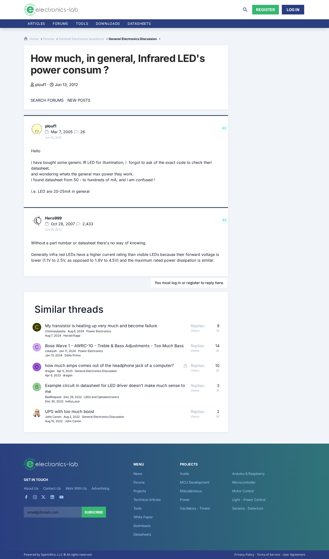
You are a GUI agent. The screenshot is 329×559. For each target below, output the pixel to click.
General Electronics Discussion (96, 371)
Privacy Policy (244, 554)
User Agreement (294, 554)
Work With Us (76, 488)
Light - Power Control (248, 500)
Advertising (100, 488)
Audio (184, 474)
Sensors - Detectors (247, 508)
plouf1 (40, 84)
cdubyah (51, 351)
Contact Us (51, 488)
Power (185, 500)
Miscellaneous (191, 491)
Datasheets (139, 23)
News (137, 474)
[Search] (245, 9)
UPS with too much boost (69, 411)
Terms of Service (268, 554)
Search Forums (47, 100)
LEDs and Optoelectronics (101, 397)
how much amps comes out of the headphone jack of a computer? (109, 365)
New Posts (78, 100)
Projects (139, 491)
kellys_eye (73, 401)
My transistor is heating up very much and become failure (101, 325)
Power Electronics (98, 331)
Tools (82, 23)
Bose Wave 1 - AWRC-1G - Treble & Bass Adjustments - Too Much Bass (114, 345)
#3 (224, 220)
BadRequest (53, 397)
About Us (31, 488)
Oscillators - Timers (195, 508)
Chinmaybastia (55, 331)
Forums (60, 23)
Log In (293, 9)
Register (265, 9)
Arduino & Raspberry (248, 474)
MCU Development (195, 482)
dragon (50, 371)
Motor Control (243, 491)
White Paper (143, 517)
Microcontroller (244, 482)
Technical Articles (147, 500)
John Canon (53, 417)
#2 (224, 128)
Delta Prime (73, 355)
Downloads (142, 526)
